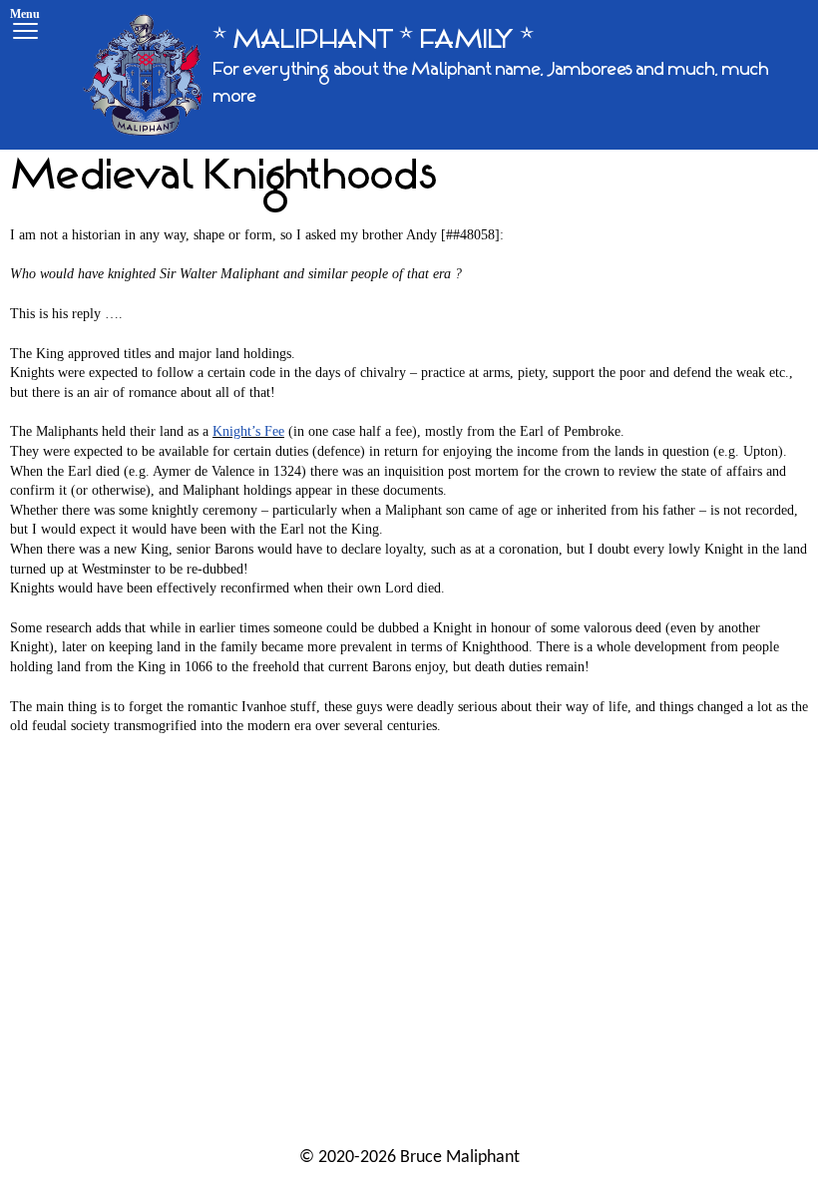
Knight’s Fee (248, 431)
